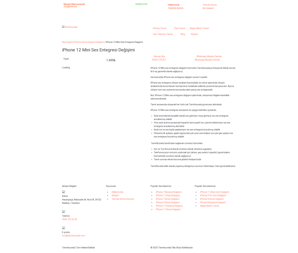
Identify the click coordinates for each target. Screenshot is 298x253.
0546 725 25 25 (69, 219)
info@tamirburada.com (73, 235)
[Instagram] (110, 7)
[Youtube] (102, 16)
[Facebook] (102, 7)
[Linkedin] (119, 7)
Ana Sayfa (67, 42)
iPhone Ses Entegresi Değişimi (89, 42)
